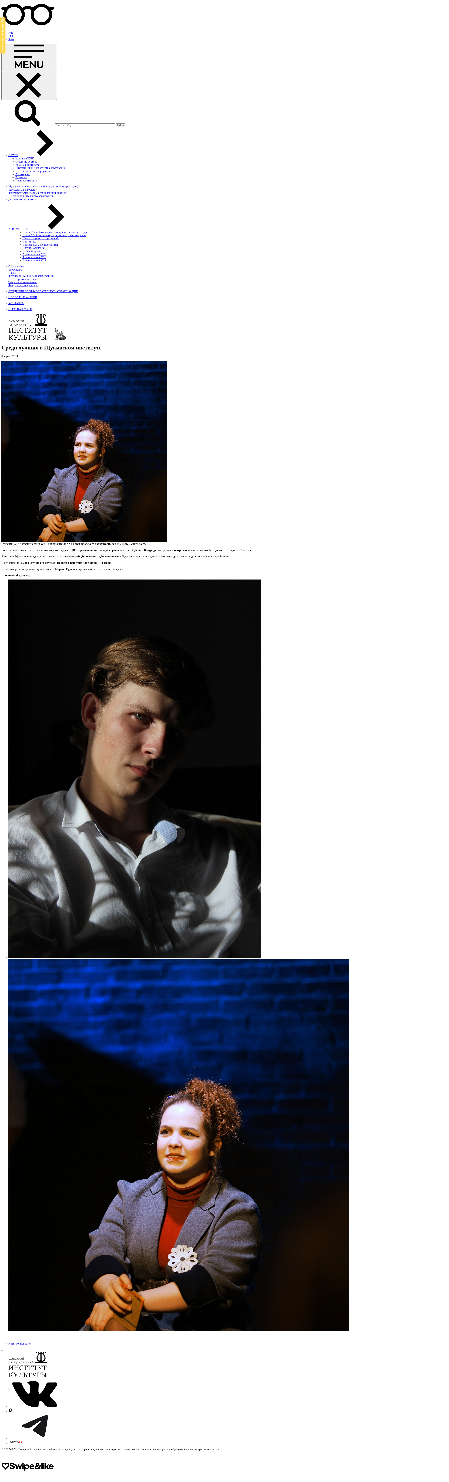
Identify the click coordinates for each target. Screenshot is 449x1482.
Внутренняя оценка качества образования (40, 167)
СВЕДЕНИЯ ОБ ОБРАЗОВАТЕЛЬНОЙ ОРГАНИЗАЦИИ (43, 291)
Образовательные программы (40, 244)
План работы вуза (26, 180)
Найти (120, 125)
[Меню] (29, 58)
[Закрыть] (29, 86)
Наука (12, 272)
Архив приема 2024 (34, 257)
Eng (10, 35)
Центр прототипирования (23, 279)
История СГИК (24, 158)
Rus (10, 32)
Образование (16, 266)
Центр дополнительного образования (30, 195)
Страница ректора (26, 161)
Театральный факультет (22, 189)
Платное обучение (33, 247)
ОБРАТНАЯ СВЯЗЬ (20, 309)
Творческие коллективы (22, 282)
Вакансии (21, 177)
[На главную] (28, 339)
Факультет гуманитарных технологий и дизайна (37, 192)
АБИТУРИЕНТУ (18, 228)
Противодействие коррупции (33, 171)
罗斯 (11, 39)
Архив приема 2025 (34, 254)
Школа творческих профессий (40, 238)
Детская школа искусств (22, 199)
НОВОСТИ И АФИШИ (22, 297)
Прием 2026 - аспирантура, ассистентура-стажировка (54, 235)
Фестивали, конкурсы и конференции (31, 275)
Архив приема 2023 (34, 260)
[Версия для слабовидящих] (27, 26)
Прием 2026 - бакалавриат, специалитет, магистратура (55, 232)
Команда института (27, 164)
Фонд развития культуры (23, 285)
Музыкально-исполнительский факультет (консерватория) (43, 186)
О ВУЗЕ (13, 155)
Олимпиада (29, 241)
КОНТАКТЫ (16, 303)
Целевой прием (31, 251)
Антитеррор (22, 174)
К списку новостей (19, 1343)
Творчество (15, 269)
